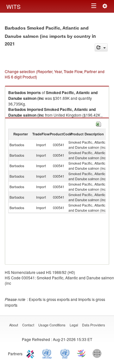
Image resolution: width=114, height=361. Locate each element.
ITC (31, 353)
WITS (13, 6)
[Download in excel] (98, 123)
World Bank (98, 353)
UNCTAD (48, 353)
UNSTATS (65, 353)
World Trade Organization (81, 353)
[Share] (101, 47)
